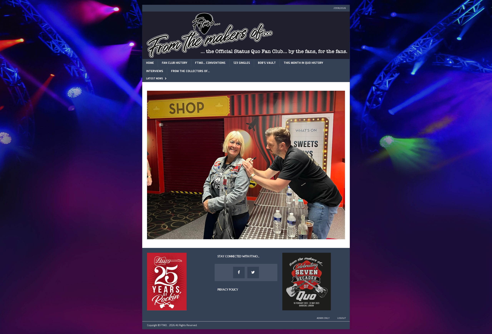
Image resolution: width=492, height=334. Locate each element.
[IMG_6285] (246, 237)
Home (150, 63)
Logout (341, 318)
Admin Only (323, 318)
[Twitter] (253, 272)
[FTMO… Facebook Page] (239, 272)
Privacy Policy (228, 289)
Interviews (154, 71)
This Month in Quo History (303, 63)
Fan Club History (174, 63)
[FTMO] (246, 57)
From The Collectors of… (190, 71)
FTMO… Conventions (210, 63)
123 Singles (241, 63)
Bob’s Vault (267, 63)
